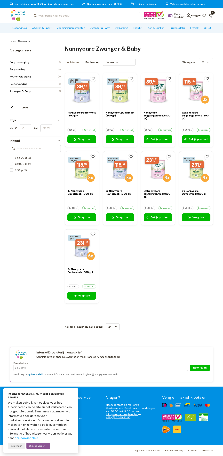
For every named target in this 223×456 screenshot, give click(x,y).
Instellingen (16, 446)
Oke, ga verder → (38, 446)
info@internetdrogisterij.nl (122, 414)
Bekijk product (160, 139)
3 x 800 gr (23, 157)
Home (13, 41)
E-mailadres (21, 363)
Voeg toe (84, 139)
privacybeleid (36, 374)
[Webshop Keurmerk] (154, 15)
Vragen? (113, 397)
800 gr (21, 170)
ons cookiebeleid (26, 438)
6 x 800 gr (23, 164)
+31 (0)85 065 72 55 (118, 417)
